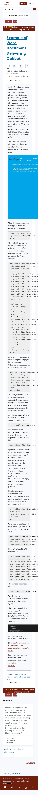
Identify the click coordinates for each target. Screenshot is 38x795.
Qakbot (27, 677)
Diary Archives (13, 773)
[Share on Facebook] (21, 66)
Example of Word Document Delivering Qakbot (17, 48)
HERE (10, 27)
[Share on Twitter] (27, 66)
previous (8, 21)
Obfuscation (18, 677)
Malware (10, 677)
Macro (17, 674)
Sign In (23, 3)
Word (9, 679)
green (15, 10)
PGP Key (11, 666)
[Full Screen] (14, 66)
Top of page (30, 763)
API (22, 781)
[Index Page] (7, 3)
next (15, 21)
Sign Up (32, 3)
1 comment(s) (13, 80)
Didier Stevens (23, 15)
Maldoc (23, 674)
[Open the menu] (34, 9)
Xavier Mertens (14, 76)
